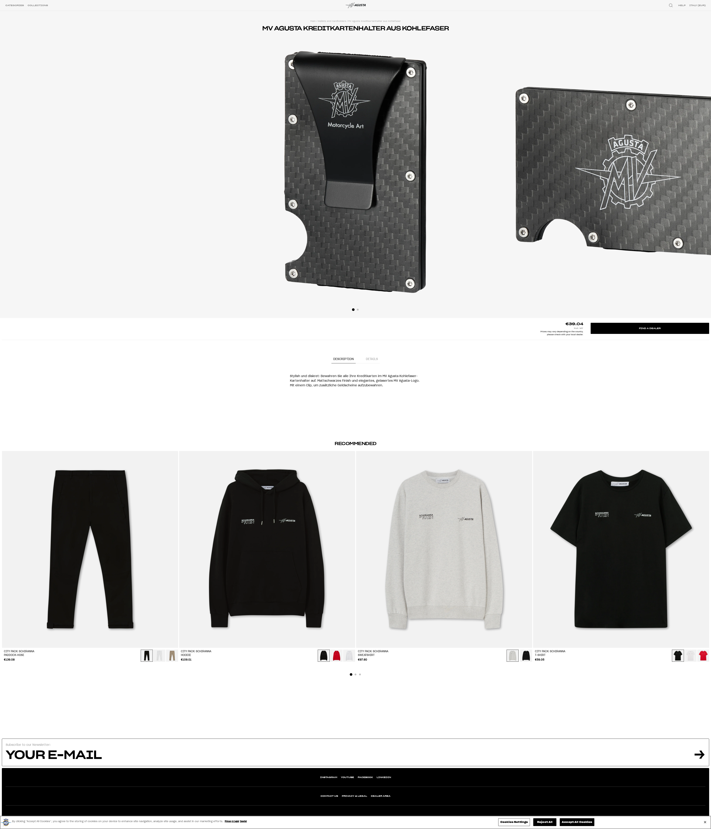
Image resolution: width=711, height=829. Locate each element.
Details (372, 359)
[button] (353, 309)
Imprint (243, 821)
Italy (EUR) (697, 5)
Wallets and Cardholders (332, 21)
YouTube (347, 777)
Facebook (365, 777)
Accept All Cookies (577, 822)
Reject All (545, 822)
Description (343, 359)
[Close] (705, 822)
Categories (14, 5)
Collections (38, 5)
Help (682, 5)
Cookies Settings (514, 822)
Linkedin (384, 777)
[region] (355, 822)
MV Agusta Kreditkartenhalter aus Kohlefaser (374, 21)
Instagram (328, 777)
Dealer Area (380, 796)
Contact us (329, 796)
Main (313, 21)
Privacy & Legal (354, 796)
